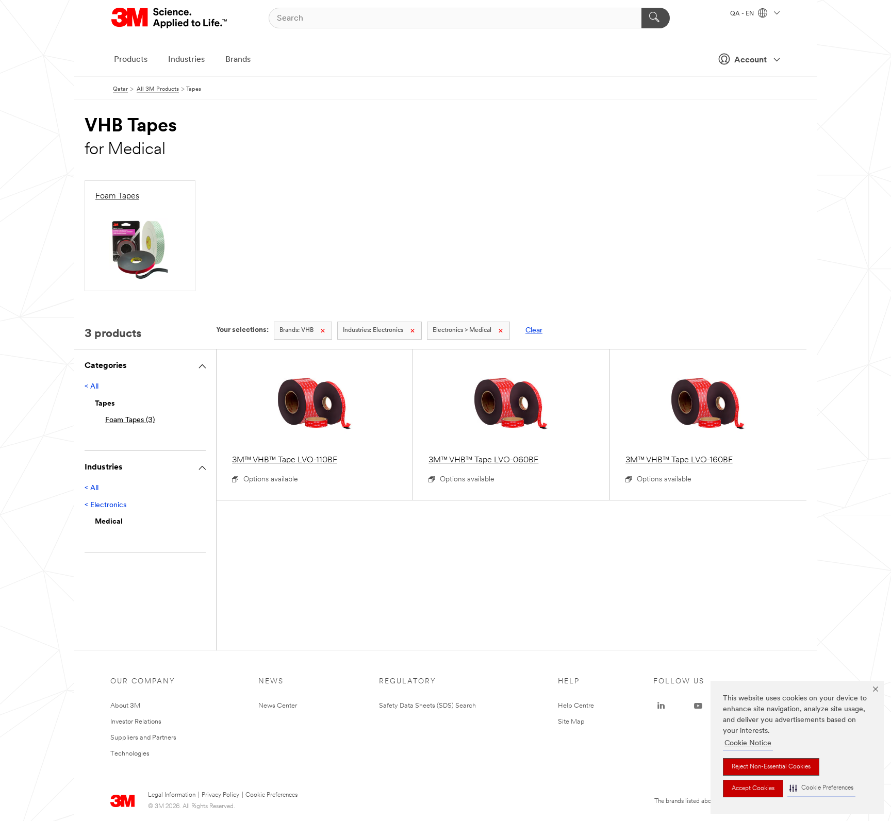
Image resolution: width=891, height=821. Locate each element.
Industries (186, 60)
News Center (277, 705)
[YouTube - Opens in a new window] (698, 706)
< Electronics (105, 505)
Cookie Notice (747, 743)
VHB (296, 330)
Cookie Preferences (271, 795)
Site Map (571, 721)
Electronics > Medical (462, 330)
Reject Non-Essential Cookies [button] (771, 767)
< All (91, 387)
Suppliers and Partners (143, 737)
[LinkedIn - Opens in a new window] (661, 706)
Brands (238, 60)
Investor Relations (135, 721)
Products (130, 60)
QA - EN (742, 14)
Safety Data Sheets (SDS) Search (427, 705)
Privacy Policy (220, 795)
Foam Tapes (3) (130, 420)
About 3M (125, 705)
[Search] (655, 18)
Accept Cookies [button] (753, 788)
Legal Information (171, 795)
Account (750, 60)
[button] (821, 788)
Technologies (130, 753)
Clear (533, 330)
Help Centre (576, 705)
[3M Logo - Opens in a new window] (169, 18)
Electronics (373, 330)
